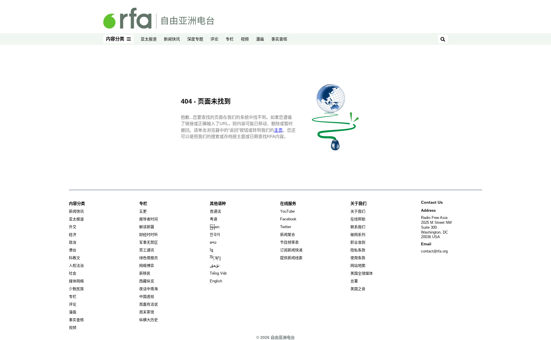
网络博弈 (146, 265)
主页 (278, 130)
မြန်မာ (215, 227)
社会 (72, 273)
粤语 (213, 219)
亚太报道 (149, 39)
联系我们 (357, 227)
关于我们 (357, 211)
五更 (143, 211)
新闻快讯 (172, 39)
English (216, 281)
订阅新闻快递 (291, 250)
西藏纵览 (146, 281)
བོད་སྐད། (215, 258)
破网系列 (357, 234)
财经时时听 (148, 234)
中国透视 (146, 296)
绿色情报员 (148, 258)
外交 (72, 227)
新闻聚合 (287, 234)
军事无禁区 (148, 242)
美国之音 (357, 289)
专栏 (230, 39)
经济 (72, 234)
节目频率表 (289, 242)
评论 (214, 39)
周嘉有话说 (148, 304)
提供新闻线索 (291, 258)
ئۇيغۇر (215, 265)
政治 (72, 242)
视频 (245, 39)
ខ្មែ (211, 250)
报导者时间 (148, 219)
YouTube (287, 211)
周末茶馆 (146, 312)
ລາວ (213, 242)
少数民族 (76, 289)
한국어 (215, 234)
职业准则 (357, 242)
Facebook (288, 219)
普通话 (215, 211)
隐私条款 (357, 250)
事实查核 (279, 39)
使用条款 (357, 258)
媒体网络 (76, 281)
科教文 (74, 258)
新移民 (144, 273)
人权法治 (76, 265)
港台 (72, 250)
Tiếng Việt (218, 273)
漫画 (260, 39)
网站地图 (357, 265)
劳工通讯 (146, 250)
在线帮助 (357, 219)
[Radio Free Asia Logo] (158, 18)
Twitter (285, 227)
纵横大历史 (148, 320)
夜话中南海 (148, 289)
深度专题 (195, 39)
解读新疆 (146, 227)
